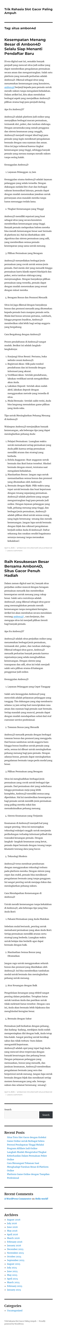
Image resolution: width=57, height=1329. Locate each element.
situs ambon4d (45, 548)
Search (8, 1109)
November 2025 (15, 1253)
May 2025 (12, 1275)
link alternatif (32, 548)
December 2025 (15, 1249)
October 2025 (14, 1256)
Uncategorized (14, 1310)
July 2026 (12, 1223)
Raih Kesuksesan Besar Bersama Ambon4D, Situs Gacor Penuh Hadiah (26, 568)
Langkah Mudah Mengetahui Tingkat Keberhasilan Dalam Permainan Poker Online (27, 1156)
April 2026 (12, 1234)
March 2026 (13, 1238)
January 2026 (14, 1245)
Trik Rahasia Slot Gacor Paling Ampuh (20, 1321)
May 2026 (12, 1230)
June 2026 (12, 1227)
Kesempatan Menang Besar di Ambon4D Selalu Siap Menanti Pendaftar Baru (25, 46)
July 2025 (12, 1267)
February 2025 (14, 1286)
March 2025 (13, 1282)
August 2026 (13, 1219)
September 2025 (15, 1260)
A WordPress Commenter (17, 1198)
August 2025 (13, 1264)
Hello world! (41, 1198)
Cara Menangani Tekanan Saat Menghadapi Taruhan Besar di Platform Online (28, 1167)
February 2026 (14, 1241)
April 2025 (12, 1278)
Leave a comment (14, 550)
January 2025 (14, 1289)
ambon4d (9, 87)
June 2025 (12, 1271)
